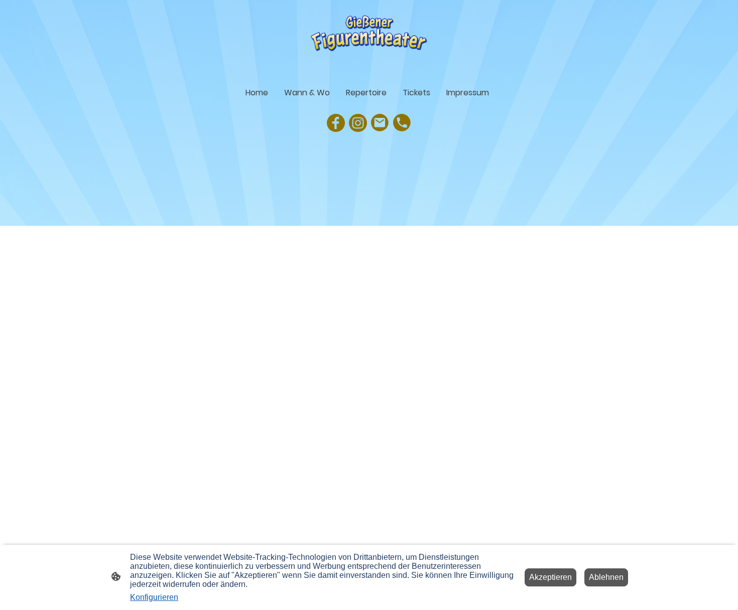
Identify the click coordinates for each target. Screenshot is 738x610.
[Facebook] (336, 123)
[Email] (380, 123)
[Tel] (402, 123)
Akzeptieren (550, 577)
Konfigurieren (154, 597)
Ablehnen (606, 577)
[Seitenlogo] (369, 38)
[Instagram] (358, 123)
